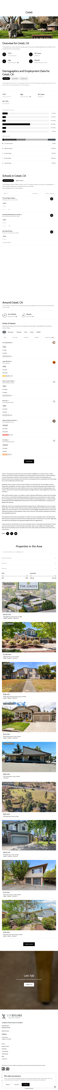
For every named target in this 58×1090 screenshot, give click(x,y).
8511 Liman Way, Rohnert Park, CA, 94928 (10, 216)
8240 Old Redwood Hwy (8, 441)
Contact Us (4, 1059)
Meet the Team (5, 1046)
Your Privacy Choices (29, 1088)
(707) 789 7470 (5, 1025)
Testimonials (5, 1054)
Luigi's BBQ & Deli (6, 361)
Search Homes (29, 944)
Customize (16, 1084)
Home (3, 1043)
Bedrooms (4, 568)
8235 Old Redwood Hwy (8, 422)
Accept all (26, 1084)
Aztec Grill (4, 400)
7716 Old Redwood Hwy (7, 402)
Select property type (6, 558)
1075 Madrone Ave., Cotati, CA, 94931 (10, 199)
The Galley (5, 440)
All (5, 332)
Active (26, 332)
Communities (5, 1051)
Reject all (8, 1084)
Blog (3, 1056)
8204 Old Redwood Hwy (8, 382)
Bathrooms (4, 563)
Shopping (19, 332)
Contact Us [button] (29, 984)
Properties (4, 1049)
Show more (29, 461)
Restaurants (11, 332)
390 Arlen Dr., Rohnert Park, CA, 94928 (10, 232)
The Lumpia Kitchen (7, 342)
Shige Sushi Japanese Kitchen (9, 420)
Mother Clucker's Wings (8, 381)
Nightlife (39, 332)
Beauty (32, 332)
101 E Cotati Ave (6, 363)
